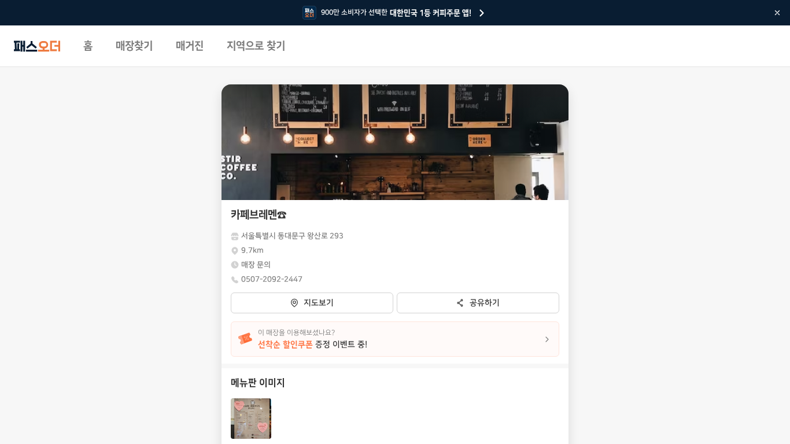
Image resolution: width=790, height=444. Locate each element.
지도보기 (319, 303)
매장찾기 (134, 46)
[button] (251, 418)
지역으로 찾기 (256, 46)
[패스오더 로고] (37, 46)
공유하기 (485, 303)
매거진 (190, 46)
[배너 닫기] (777, 12)
